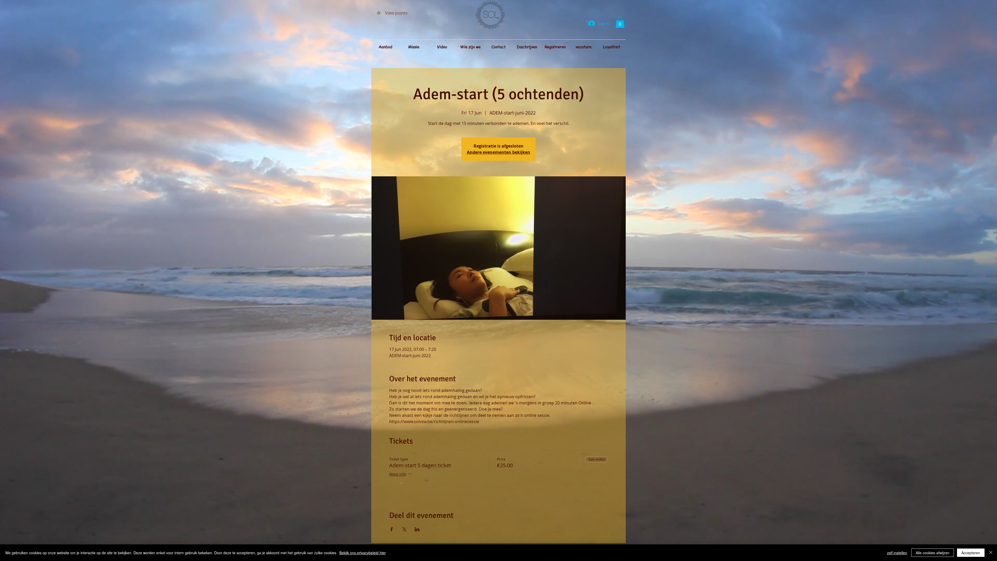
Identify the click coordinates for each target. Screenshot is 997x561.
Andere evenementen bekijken (498, 152)
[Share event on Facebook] (391, 529)
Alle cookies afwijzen (932, 552)
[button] (620, 22)
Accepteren (970, 552)
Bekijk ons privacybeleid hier (362, 552)
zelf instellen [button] (897, 552)
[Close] (991, 553)
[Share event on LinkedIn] (417, 529)
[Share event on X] (404, 529)
